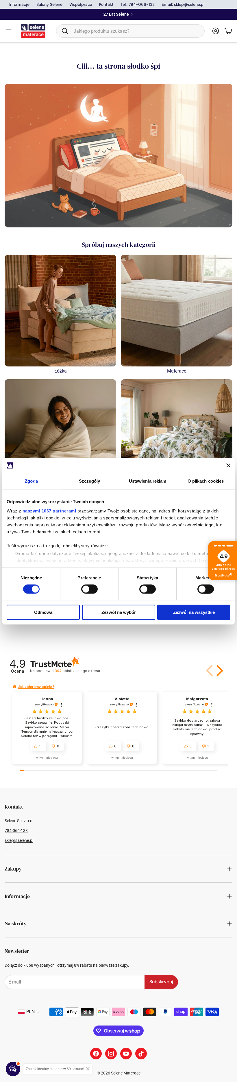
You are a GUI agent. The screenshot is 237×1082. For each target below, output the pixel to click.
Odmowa (43, 612)
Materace (176, 371)
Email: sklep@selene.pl (183, 4)
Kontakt (106, 4)
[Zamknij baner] (228, 465)
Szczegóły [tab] (89, 481)
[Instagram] (111, 1053)
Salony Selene (49, 4)
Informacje (19, 4)
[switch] (89, 589)
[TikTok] (141, 1053)
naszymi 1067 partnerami (49, 510)
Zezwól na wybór (118, 612)
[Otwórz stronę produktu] (60, 310)
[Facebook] (96, 1053)
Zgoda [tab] (31, 481)
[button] (130, 31)
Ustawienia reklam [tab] (147, 481)
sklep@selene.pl (19, 840)
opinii (77, 671)
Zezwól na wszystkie (194, 612)
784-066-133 (16, 830)
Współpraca (80, 4)
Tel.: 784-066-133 (138, 4)
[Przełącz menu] (9, 31)
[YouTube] (126, 1053)
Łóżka (60, 371)
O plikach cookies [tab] (206, 481)
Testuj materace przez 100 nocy (116, 14)
